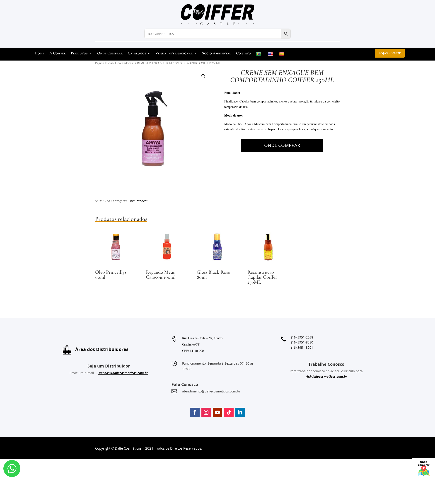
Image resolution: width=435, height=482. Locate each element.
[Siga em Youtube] (217, 412)
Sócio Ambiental (216, 54)
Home (39, 54)
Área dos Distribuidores (101, 349)
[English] (271, 55)
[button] (203, 76)
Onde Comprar (110, 54)
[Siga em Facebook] (195, 412)
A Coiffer (57, 54)
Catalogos (137, 54)
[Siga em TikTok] (229, 412)
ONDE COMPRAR (282, 145)
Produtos (79, 54)
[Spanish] (282, 55)
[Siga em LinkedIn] (240, 412)
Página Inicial (104, 63)
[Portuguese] (259, 55)
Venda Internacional (174, 54)
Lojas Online (390, 53)
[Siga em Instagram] (206, 412)
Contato (243, 54)
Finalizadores (124, 63)
